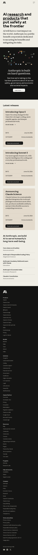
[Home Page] (9, 2)
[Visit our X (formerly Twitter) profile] (10, 550)
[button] (34, 2)
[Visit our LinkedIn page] (7, 550)
